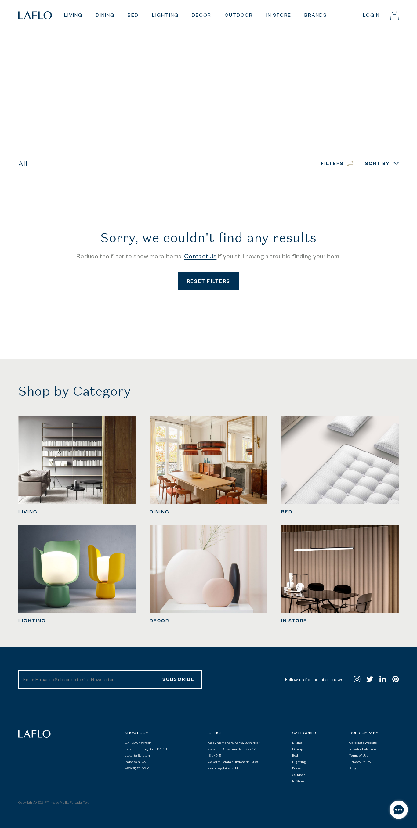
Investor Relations (362, 749)
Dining (297, 749)
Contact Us (200, 256)
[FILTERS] (343, 156)
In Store (298, 781)
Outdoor (298, 774)
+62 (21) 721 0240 (137, 768)
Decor (296, 768)
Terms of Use (358, 755)
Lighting (299, 762)
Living (297, 742)
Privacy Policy (360, 762)
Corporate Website (363, 742)
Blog (352, 768)
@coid (223, 768)
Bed (295, 755)
